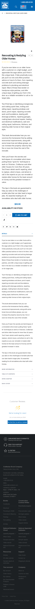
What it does (22, 517)
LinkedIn (10, 226)
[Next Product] (32, 55)
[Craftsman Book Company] (5, 7)
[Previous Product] (29, 55)
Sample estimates (8, 539)
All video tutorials (8, 558)
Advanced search (8, 589)
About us (21, 570)
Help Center (22, 555)
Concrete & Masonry (9, 514)
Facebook (3, 226)
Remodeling (7, 520)
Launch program (8, 533)
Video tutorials (22, 542)
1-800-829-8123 (8, 480)
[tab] (17, 233)
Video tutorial (22, 520)
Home (2, 13)
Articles (5, 555)
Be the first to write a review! (17, 422)
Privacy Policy (5, 596)
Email (17, 226)
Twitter (6, 226)
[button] (31, 51)
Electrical (6, 508)
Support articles (23, 523)
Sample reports (23, 539)
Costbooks (6, 504)
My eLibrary (7, 576)
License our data (23, 573)
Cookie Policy (13, 596)
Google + (13, 226)
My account (7, 570)
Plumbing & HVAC (8, 511)
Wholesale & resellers (22, 577)
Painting (5, 517)
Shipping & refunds (24, 561)
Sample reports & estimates (8, 562)
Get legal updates (23, 514)
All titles (5, 524)
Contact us (21, 558)
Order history (7, 573)
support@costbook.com (10, 485)
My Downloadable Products (8, 580)
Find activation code (24, 511)
